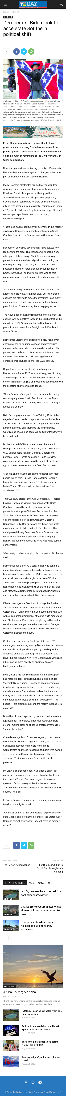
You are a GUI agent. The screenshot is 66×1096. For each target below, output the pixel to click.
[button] (33, 132)
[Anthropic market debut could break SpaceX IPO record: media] (11, 1030)
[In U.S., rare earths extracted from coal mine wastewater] (11, 895)
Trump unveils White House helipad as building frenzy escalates (37, 925)
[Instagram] (26, 1082)
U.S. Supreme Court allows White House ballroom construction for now (41, 910)
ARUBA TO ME (9, 986)
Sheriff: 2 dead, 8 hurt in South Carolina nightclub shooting (50, 868)
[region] (33, 132)
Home (6, 12)
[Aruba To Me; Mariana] (33, 966)
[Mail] (33, 1082)
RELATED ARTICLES (15, 883)
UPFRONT (16, 12)
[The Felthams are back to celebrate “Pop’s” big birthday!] (11, 1045)
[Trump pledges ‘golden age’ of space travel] (11, 1061)
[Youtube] (40, 1082)
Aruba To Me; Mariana (19, 992)
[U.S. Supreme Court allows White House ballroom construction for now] (11, 910)
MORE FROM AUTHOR (40, 883)
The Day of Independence (16, 865)
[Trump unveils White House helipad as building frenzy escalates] (11, 925)
